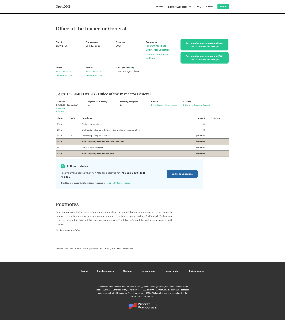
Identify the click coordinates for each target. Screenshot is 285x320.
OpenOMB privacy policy (119, 183)
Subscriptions (196, 270)
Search (159, 6)
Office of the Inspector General (196, 105)
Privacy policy (172, 270)
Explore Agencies (178, 6)
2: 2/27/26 (60, 108)
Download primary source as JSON (205, 58)
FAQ (199, 6)
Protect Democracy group (142, 296)
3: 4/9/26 (60, 111)
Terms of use (148, 270)
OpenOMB (63, 6)
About (209, 6)
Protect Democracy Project (122, 293)
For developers (105, 270)
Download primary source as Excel (204, 44)
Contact (127, 270)
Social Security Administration (164, 105)
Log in (223, 6)
